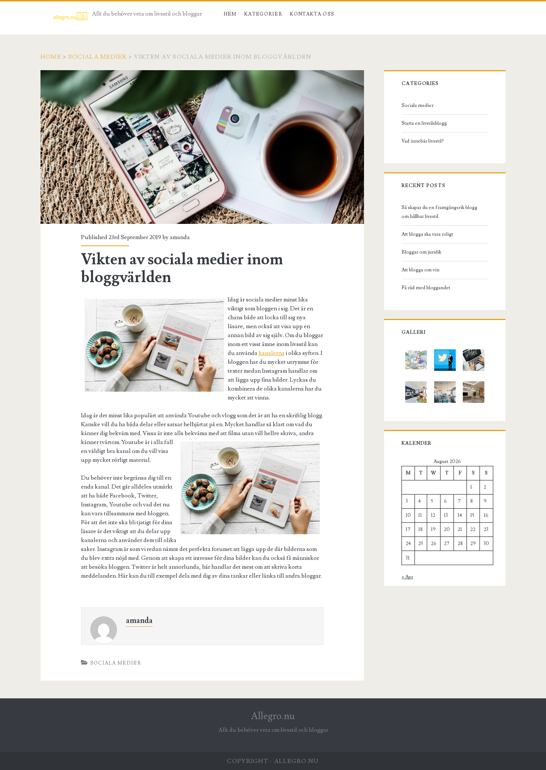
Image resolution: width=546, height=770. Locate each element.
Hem (230, 14)
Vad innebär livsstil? (423, 141)
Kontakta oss (312, 14)
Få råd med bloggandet (426, 288)
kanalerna (272, 353)
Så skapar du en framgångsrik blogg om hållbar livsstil (439, 212)
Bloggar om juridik (421, 252)
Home (50, 57)
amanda (180, 237)
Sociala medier (97, 57)
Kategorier (263, 14)
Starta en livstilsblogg (424, 123)
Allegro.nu (273, 716)
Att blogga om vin (420, 270)
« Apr (407, 577)
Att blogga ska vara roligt (427, 234)
